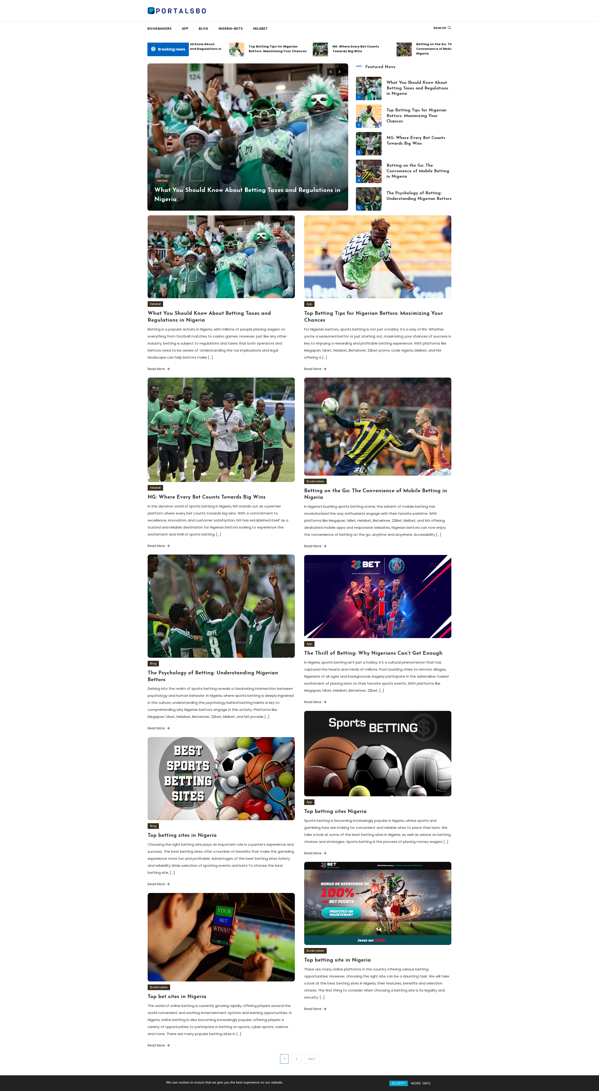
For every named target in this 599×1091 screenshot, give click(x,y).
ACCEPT (398, 1083)
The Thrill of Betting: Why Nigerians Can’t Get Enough (373, 653)
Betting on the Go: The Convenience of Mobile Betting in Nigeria (415, 49)
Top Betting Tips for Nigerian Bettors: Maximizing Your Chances (249, 48)
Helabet (260, 28)
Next (311, 1059)
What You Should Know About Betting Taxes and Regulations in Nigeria (417, 88)
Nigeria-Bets (231, 28)
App (185, 28)
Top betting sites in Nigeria (182, 835)
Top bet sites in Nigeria (177, 996)
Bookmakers (159, 28)
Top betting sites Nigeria (335, 811)
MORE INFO (421, 1083)
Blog (203, 28)
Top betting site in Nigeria (337, 960)
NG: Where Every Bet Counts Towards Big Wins (327, 48)
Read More (157, 369)
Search (439, 28)
